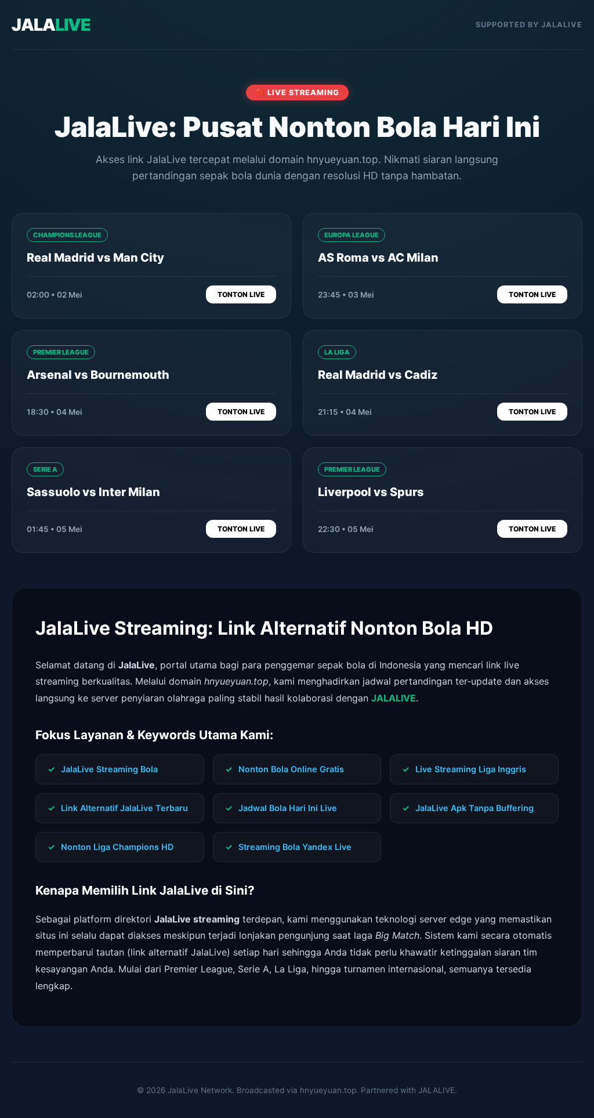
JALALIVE (393, 698)
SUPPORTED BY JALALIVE (529, 24)
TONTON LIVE (241, 294)
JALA (51, 25)
